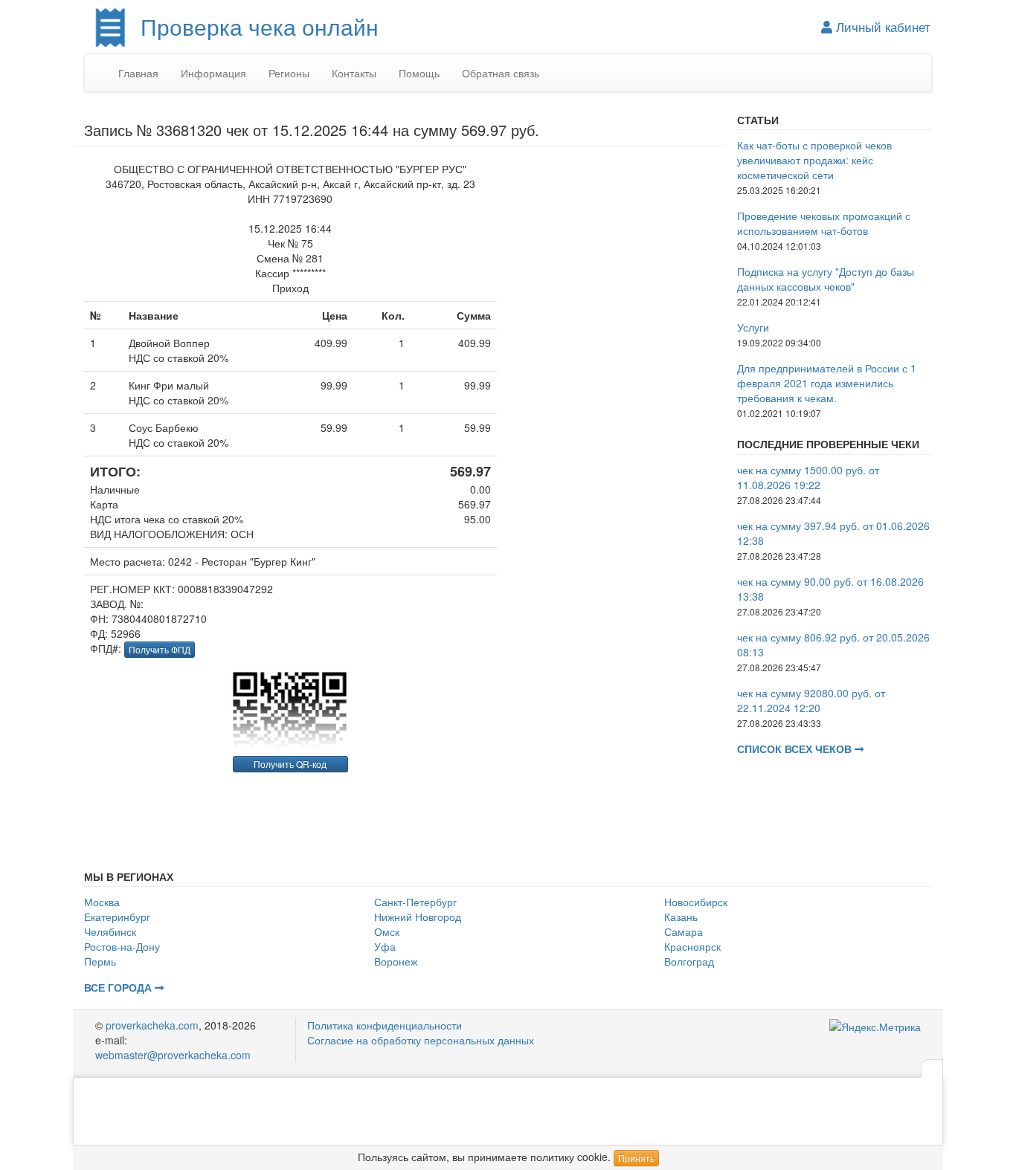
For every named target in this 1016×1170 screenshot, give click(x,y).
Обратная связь (500, 72)
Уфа (385, 946)
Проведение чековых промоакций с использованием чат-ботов (823, 223)
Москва (102, 901)
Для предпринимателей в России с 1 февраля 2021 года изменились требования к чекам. (826, 383)
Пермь (100, 961)
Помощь (419, 72)
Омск (386, 931)
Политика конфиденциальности (384, 1025)
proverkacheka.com (152, 1025)
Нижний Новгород (417, 916)
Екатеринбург (117, 916)
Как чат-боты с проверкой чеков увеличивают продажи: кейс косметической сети (814, 160)
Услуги (753, 327)
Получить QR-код (290, 763)
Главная (138, 72)
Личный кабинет (881, 27)
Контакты (354, 72)
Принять (636, 1157)
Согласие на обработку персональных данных (420, 1039)
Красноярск (692, 946)
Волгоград (689, 961)
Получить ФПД (159, 649)
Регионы (289, 72)
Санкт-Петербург (415, 901)
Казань (681, 916)
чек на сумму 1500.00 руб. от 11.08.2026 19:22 (808, 477)
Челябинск (110, 931)
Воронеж (395, 961)
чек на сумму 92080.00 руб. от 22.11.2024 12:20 (811, 700)
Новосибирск (695, 901)
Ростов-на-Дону (122, 946)
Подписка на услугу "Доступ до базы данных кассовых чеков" (825, 279)
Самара (683, 931)
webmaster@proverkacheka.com (173, 1054)
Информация (213, 72)
